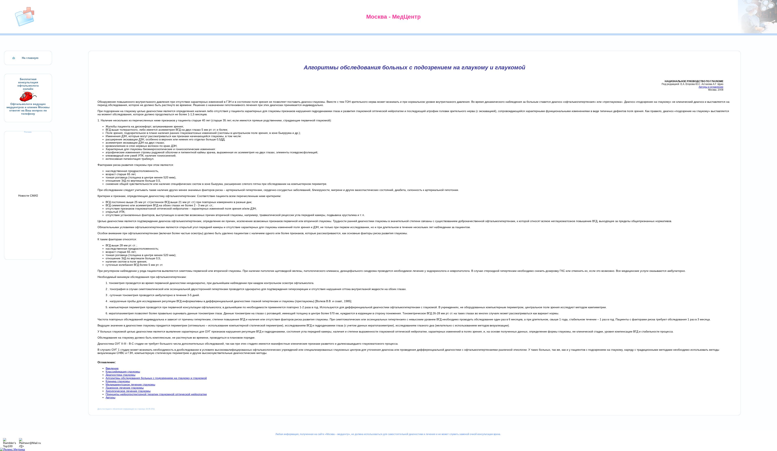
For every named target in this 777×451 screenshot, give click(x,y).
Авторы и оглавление (711, 87)
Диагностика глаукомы (120, 374)
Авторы (110, 397)
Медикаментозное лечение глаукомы (130, 384)
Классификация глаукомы (123, 371)
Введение (112, 368)
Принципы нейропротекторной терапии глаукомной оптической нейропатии (156, 394)
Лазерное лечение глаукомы (125, 387)
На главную (30, 57)
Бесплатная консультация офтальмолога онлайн (28, 83)
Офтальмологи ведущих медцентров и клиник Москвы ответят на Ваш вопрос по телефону (28, 108)
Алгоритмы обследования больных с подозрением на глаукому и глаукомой (156, 378)
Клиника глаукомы (118, 381)
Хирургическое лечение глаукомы (128, 391)
